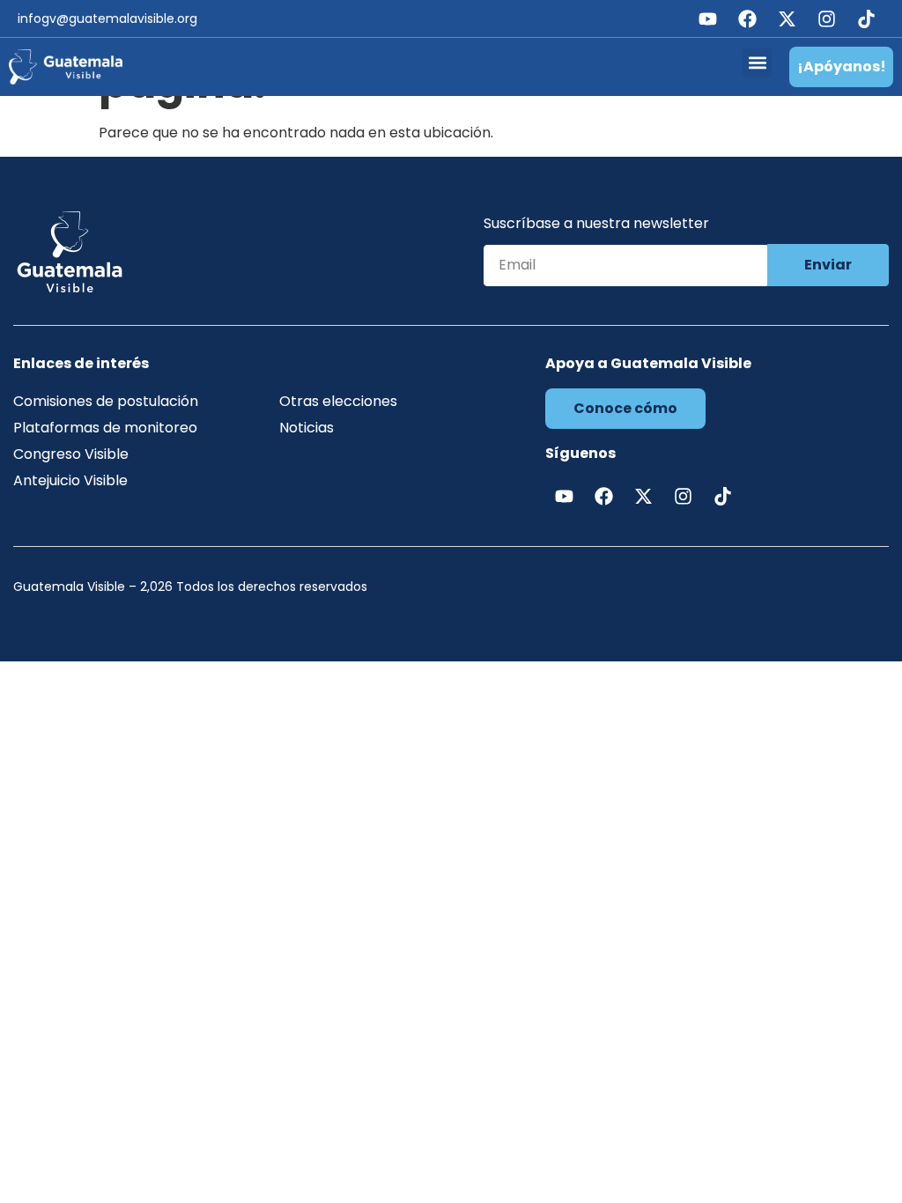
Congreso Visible (71, 454)
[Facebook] (746, 18)
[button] (757, 62)
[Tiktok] (865, 18)
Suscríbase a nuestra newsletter (596, 225)
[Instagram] (826, 18)
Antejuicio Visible (70, 480)
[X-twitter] (786, 18)
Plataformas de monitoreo (105, 427)
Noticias (306, 427)
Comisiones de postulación (105, 401)
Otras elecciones (338, 401)
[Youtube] (707, 18)
